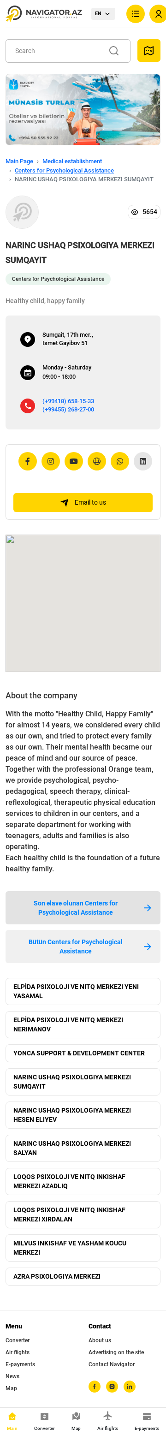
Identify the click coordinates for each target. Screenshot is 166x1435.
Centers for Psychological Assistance (64, 170)
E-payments (20, 1364)
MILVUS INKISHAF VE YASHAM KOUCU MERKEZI (69, 1247)
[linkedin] (130, 1387)
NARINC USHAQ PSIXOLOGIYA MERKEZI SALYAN (72, 1148)
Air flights (18, 1352)
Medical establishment (72, 161)
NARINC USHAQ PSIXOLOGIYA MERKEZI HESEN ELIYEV (72, 1115)
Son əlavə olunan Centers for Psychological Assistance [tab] (76, 907)
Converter (18, 1340)
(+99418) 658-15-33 (68, 401)
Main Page (19, 161)
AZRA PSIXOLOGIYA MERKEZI (57, 1276)
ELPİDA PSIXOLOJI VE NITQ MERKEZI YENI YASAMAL (76, 991)
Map (11, 1388)
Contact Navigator (112, 1364)
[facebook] (95, 1387)
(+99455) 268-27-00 (68, 409)
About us (100, 1340)
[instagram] (112, 1387)
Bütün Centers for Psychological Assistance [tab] (76, 946)
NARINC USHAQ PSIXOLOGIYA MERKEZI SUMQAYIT (72, 1081)
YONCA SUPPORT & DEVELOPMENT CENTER (79, 1053)
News (12, 1376)
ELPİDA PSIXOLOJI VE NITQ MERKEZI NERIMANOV (68, 1024)
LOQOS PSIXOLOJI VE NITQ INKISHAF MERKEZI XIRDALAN (69, 1214)
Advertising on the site (116, 1352)
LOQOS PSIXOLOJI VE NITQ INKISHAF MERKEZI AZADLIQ (69, 1181)
